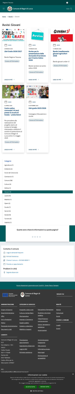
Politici (3, 323)
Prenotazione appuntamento (24, 341)
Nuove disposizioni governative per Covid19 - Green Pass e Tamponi (37, 285)
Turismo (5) (7, 219)
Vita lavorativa (24, 316)
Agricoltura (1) (8, 165)
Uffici (2, 316)
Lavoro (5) (7, 196)
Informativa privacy (44, 349)
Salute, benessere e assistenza (44, 325)
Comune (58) (8, 180)
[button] (37, 391)
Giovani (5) (7, 192)
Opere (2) (7, 203)
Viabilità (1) (7, 222)
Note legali (41, 352)
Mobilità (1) (7, 199)
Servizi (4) (7, 211)
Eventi (58, 328)
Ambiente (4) (8, 169)
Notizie (58, 310)
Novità (11, 16)
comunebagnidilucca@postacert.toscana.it (14, 372)
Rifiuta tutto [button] (45, 387)
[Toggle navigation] (4, 8)
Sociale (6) (7, 215)
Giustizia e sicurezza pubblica (44, 314)
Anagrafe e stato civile (26, 310)
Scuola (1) (7, 207)
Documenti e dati (6, 329)
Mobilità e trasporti (25, 329)
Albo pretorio (42, 346)
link (55, 383)
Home (4, 16)
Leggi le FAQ (23, 349)
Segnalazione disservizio (27, 346)
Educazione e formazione (45, 309)
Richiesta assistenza (25, 352)
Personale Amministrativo (9, 326)
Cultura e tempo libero (26, 313)
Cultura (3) (7, 184)
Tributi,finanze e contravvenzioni (43, 320)
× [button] (73, 374)
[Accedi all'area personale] (67, 2)
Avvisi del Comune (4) (11, 173)
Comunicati (59, 313)
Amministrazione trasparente (43, 341)
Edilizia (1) (7, 188)
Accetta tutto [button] (30, 387)
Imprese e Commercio (26, 319)
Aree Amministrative (7, 313)
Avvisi (9, 45)
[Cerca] (71, 9)
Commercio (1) (8, 176)
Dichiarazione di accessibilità (43, 357)
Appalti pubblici (24, 323)
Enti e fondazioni (6, 319)
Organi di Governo (6, 310)
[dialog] (37, 383)
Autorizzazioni (42, 330)
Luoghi (58, 325)
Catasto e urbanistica (26, 326)
